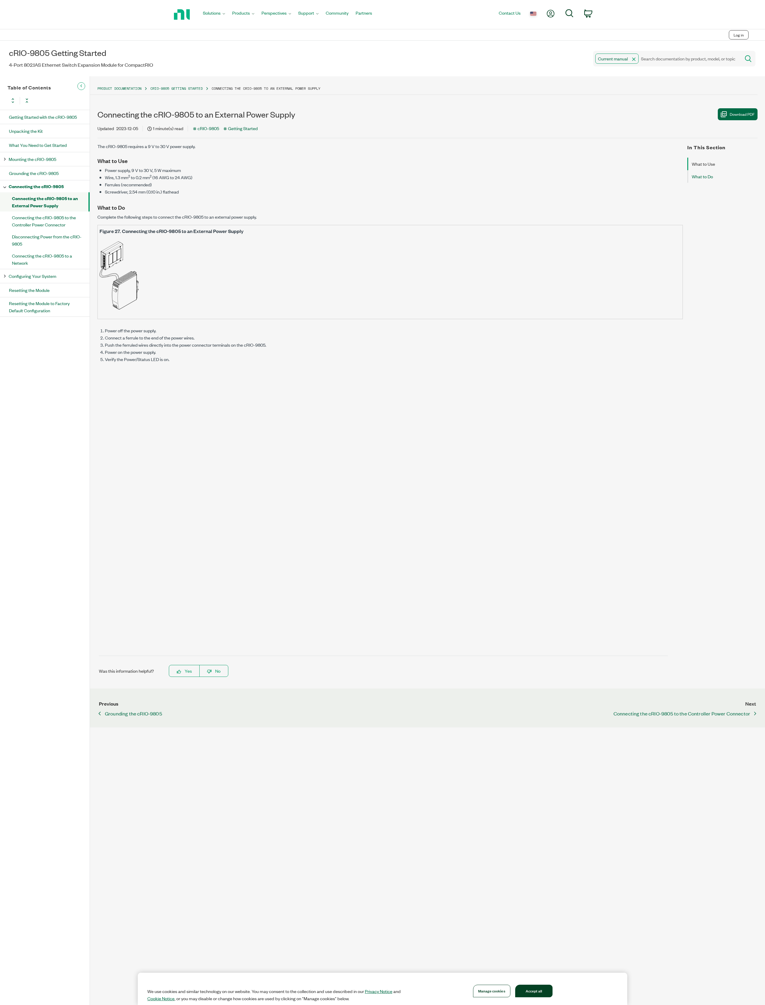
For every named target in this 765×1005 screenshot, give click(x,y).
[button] (634, 59)
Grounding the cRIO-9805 (34, 173)
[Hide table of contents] (81, 86)
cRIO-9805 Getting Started (176, 88)
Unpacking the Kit (26, 131)
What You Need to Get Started (38, 145)
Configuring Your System (32, 276)
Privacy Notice (378, 991)
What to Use (703, 164)
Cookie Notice (161, 998)
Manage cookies (491, 991)
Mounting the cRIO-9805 (32, 159)
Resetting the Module (29, 290)
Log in (739, 35)
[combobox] (666, 58)
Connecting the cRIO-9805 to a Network (42, 259)
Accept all (534, 991)
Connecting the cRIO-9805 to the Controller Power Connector (44, 221)
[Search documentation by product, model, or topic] (747, 58)
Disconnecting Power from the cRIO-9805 (47, 240)
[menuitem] (214, 14)
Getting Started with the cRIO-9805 (43, 117)
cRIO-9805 (208, 128)
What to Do (702, 176)
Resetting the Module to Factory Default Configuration (39, 306)
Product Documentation (119, 88)
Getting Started (243, 128)
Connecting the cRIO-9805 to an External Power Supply (45, 201)
